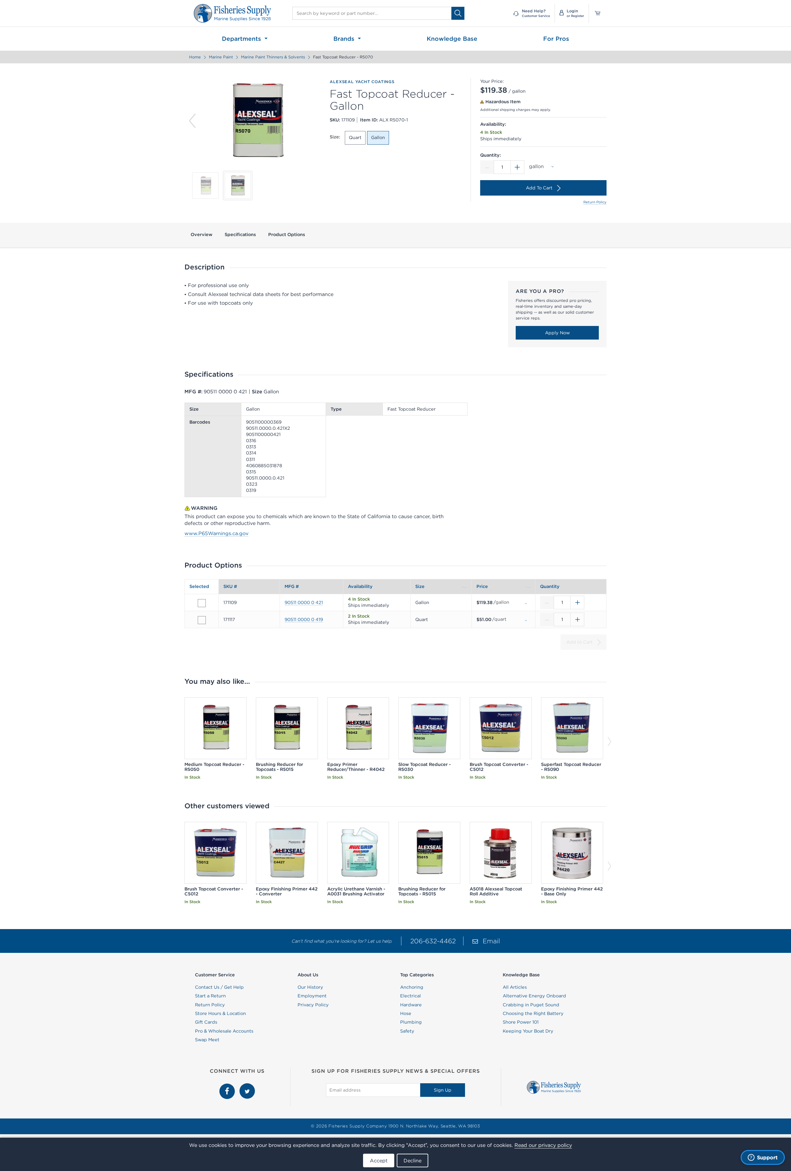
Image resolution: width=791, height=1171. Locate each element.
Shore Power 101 (521, 1022)
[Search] (457, 13)
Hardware (411, 1005)
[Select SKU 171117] (202, 620)
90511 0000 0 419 (304, 619)
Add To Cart (539, 188)
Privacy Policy (313, 1005)
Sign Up (442, 1090)
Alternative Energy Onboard (534, 996)
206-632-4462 (433, 941)
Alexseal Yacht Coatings (362, 82)
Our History (310, 987)
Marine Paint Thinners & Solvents (273, 57)
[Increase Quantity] (517, 167)
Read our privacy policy (543, 1145)
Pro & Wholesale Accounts (224, 1031)
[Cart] (595, 13)
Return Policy (595, 202)
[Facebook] (228, 1087)
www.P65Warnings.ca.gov (216, 533)
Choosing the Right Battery (533, 1013)
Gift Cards (206, 1022)
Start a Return (210, 996)
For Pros (556, 38)
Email (491, 941)
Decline (412, 1160)
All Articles (515, 987)
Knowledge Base (452, 38)
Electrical (410, 996)
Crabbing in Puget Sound (531, 1005)
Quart (355, 137)
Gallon (378, 137)
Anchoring (411, 987)
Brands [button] (344, 38)
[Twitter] (247, 1087)
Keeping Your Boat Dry (528, 1031)
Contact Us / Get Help (219, 987)
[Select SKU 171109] (202, 603)
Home (195, 57)
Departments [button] (242, 38)
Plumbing (411, 1022)
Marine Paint (221, 57)
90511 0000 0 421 (304, 602)
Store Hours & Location (220, 1013)
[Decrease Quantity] (487, 167)
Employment (312, 996)
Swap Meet (207, 1039)
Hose (405, 1013)
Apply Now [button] (557, 333)
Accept (378, 1160)
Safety (407, 1031)
